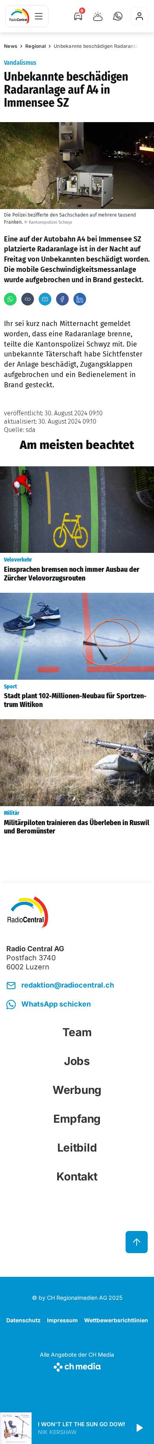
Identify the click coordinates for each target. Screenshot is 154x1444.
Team (77, 1032)
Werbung (77, 1090)
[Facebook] (62, 299)
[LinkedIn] (79, 299)
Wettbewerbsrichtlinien (116, 1320)
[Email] (45, 299)
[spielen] (139, 1428)
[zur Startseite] (19, 16)
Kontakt (76, 1176)
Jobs (77, 1061)
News (10, 46)
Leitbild (77, 1147)
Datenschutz (23, 1320)
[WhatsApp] (10, 299)
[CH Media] (77, 1365)
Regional (35, 46)
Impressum (62, 1320)
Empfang (77, 1118)
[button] (117, 16)
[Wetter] (98, 16)
